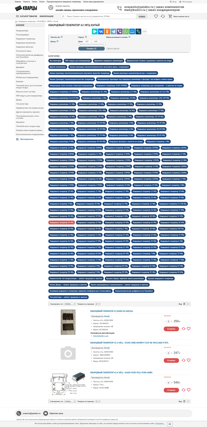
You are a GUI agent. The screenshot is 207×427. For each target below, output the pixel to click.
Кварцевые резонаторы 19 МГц (91, 116)
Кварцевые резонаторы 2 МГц (120, 116)
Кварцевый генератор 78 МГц (61, 266)
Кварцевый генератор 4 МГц (116, 216)
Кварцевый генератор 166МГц (146, 179)
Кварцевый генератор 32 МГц (143, 204)
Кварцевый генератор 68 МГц (89, 253)
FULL (102, 385)
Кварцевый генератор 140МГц (174, 166)
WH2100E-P (104, 361)
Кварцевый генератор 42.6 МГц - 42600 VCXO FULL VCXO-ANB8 (121, 372)
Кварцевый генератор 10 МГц (61, 148)
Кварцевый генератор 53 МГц (117, 235)
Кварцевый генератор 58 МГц (117, 241)
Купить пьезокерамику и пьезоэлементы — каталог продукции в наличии (119, 285)
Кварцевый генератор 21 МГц (89, 191)
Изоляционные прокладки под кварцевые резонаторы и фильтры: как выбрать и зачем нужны (135, 79)
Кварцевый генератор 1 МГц (158, 141)
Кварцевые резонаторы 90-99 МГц (91, 141)
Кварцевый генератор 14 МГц (146, 166)
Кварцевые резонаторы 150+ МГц (92, 110)
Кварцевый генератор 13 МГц (175, 160)
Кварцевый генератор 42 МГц (61, 222)
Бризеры (19, 81)
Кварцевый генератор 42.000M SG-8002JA (111, 311)
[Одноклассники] (107, 31)
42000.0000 (108, 320)
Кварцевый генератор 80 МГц (116, 266)
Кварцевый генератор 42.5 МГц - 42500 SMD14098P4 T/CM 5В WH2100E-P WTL (129, 342)
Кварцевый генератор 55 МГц (172, 235)
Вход (174, 2)
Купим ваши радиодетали (93, 1)
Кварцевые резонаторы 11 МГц (62, 104)
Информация (46, 16)
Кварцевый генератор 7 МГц (144, 253)
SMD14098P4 (105, 355)
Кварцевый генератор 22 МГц (117, 191)
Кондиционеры (22, 31)
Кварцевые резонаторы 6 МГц (121, 129)
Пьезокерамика (22, 35)
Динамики (20, 67)
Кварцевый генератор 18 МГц (118, 185)
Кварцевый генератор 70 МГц (171, 253)
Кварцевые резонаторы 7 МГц (62, 135)
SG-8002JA (104, 323)
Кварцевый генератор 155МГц (146, 172)
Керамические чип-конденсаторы (30, 108)
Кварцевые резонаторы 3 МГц (62, 123)
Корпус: (96, 323)
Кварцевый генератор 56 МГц (61, 241)
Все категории (55, 60)
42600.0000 (108, 381)
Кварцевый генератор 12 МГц (174, 154)
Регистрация (187, 2)
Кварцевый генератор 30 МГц (88, 204)
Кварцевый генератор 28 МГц (144, 197)
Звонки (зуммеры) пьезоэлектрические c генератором (135, 73)
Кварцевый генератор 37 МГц (172, 210)
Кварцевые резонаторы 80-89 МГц (151, 135)
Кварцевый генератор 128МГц (147, 160)
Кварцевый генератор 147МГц (62, 172)
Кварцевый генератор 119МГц (146, 154)
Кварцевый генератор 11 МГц (90, 154)
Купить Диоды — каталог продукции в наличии (68, 285)
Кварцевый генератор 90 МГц (116, 272)
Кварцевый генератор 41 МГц (171, 216)
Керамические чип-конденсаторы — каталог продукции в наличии (76, 278)
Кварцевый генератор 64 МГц (144, 247)
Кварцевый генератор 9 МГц (89, 272)
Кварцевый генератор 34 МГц (89, 210)
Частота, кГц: (98, 320)
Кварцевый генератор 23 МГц (144, 191)
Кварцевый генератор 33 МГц (61, 210)
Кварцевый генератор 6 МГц (171, 241)
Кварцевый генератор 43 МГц (89, 222)
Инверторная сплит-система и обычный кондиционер (71, 85)
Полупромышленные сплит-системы (27, 117)
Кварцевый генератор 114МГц (118, 154)
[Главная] (16, 21)
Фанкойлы (20, 122)
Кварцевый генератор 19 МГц (146, 185)
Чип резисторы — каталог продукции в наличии (68, 297)
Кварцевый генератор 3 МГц (61, 204)
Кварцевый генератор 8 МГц (89, 266)
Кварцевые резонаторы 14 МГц (149, 104)
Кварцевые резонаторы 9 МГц (62, 141)
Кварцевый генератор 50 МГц (143, 229)
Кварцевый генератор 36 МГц (144, 210)
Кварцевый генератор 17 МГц (174, 179)
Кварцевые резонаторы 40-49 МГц (151, 123)
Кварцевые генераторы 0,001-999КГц (112, 85)
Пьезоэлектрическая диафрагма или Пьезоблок (29, 56)
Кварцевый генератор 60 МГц (61, 247)
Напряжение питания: (102, 326)
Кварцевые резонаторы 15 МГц (62, 110)
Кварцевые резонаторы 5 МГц (62, 129)
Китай (106, 316)
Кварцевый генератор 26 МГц (89, 197)
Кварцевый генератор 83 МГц (171, 266)
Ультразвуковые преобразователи (23, 72)
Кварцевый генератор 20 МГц (61, 191)
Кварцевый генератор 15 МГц (90, 172)
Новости (26, 1)
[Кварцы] (26, 8)
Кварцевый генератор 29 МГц (172, 197)
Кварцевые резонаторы (26, 43)
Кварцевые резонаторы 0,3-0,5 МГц (155, 92)
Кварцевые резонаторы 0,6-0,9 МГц (64, 98)
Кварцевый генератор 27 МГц (117, 197)
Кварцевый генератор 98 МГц (171, 272)
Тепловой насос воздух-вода (28, 126)
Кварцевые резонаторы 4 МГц (121, 123)
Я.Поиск (142, 16)
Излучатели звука (23, 51)
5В (112, 326)
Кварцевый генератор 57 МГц (89, 241)
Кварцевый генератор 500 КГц (171, 229)
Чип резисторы (22, 104)
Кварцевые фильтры (24, 47)
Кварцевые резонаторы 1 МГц (94, 98)
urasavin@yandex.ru (31, 413)
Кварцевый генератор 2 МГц (173, 185)
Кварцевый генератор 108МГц (62, 154)
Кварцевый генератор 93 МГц (143, 272)
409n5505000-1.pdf (100, 336)
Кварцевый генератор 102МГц (118, 148)
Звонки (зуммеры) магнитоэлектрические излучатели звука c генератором (99, 67)
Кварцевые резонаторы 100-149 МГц (154, 98)
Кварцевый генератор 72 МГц (89, 260)
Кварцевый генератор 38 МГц (61, 216)
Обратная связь (56, 413)
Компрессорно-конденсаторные (29, 130)
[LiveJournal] (138, 31)
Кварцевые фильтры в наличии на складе (126, 141)
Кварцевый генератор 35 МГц (117, 210)
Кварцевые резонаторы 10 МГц (122, 98)
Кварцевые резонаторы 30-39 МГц (91, 123)
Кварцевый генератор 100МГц (90, 148)
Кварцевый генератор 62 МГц (117, 247)
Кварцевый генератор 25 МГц (61, 197)
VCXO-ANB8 (104, 388)
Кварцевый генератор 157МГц (62, 179)
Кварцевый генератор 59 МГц (144, 241)
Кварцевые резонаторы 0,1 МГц (94, 92)
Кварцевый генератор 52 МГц (89, 235)
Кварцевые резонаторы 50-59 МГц (91, 129)
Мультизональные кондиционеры (30, 134)
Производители (26, 139)
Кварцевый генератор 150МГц (118, 172)
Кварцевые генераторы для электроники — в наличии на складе (156, 85)
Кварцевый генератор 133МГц (90, 166)
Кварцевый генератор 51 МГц (61, 235)
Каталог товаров (28, 16)
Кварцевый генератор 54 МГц (144, 235)
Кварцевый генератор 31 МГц (116, 204)
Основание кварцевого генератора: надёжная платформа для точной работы (80, 291)
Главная (18, 1)
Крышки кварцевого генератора (160, 278)
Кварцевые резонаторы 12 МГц (91, 104)
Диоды (19, 100)
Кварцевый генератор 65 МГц (172, 247)
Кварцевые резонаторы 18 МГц (62, 116)
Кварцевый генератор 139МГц (118, 166)
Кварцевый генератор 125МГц (118, 160)
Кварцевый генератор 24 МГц (172, 191)
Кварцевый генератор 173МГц (62, 185)
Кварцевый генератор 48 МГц (61, 229)
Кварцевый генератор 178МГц (90, 185)
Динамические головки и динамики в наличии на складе (149, 60)
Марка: (96, 330)
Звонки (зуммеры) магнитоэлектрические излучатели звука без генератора (79, 73)
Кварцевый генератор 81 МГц (143, 266)
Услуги (42, 1)
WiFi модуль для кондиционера (29, 96)
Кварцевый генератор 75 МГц (144, 260)
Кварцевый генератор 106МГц (174, 148)
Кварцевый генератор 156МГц (174, 172)
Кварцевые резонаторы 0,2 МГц (123, 92)
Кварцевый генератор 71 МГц (61, 260)
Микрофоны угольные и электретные (26, 62)
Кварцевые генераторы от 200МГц (64, 92)
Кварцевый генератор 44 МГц (117, 222)
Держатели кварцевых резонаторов (108, 60)
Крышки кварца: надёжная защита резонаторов (125, 278)
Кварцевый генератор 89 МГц (61, 272)
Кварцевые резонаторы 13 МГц (120, 104)
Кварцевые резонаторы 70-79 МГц (91, 135)
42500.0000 (108, 352)
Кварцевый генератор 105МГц (146, 148)
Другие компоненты (58, 67)
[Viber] (120, 31)
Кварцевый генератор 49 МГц (89, 229)
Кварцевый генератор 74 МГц (117, 260)
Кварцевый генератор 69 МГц (117, 253)
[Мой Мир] (132, 31)
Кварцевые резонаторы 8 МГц (121, 135)
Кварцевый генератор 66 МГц (61, 253)
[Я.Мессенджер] (95, 31)
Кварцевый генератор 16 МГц (90, 179)
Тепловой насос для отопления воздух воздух (29, 86)
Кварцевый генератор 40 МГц (143, 216)
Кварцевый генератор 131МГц (62, 166)
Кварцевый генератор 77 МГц (172, 260)
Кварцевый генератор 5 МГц (116, 229)
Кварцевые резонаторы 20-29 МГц (149, 116)
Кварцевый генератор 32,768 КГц (172, 204)
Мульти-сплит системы (25, 92)
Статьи (34, 1)
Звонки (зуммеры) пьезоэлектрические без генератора (71, 79)
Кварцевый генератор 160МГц (118, 179)
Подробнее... (160, 423)
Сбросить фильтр (113, 48)
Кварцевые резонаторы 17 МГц (151, 110)
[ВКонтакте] (101, 31)
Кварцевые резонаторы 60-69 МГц (151, 129)
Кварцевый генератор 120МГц (62, 160)
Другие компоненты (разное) (28, 112)
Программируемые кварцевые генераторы (64, 1)
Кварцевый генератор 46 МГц (172, 222)
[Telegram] (113, 31)
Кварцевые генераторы (25, 39)
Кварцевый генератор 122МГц (90, 160)
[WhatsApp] (126, 31)
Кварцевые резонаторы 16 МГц (122, 110)
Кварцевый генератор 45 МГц (144, 222)
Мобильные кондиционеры (27, 77)
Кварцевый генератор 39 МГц (89, 216)
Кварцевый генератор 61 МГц (89, 247)
